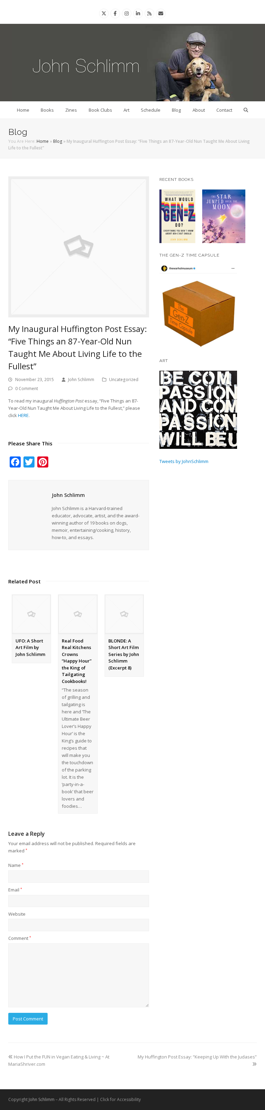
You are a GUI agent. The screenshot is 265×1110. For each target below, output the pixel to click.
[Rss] (149, 13)
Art (126, 110)
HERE (23, 415)
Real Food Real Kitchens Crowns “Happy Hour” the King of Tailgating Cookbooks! (76, 661)
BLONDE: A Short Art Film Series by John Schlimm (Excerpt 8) (123, 654)
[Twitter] (103, 13)
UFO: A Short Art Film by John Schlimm (30, 647)
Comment (19, 938)
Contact (224, 110)
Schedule (150, 110)
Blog (176, 110)
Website (17, 914)
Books (47, 110)
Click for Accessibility (120, 1099)
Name (15, 865)
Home (23, 110)
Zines (71, 110)
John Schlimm (81, 379)
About (199, 110)
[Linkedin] (138, 13)
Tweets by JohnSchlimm (183, 461)
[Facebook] (115, 13)
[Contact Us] (160, 13)
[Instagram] (127, 13)
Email (15, 890)
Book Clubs (100, 110)
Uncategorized (123, 379)
